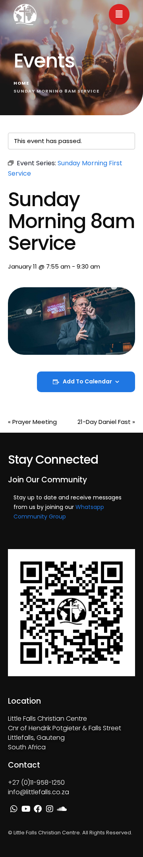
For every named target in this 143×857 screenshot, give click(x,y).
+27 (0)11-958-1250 (36, 782)
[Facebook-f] (38, 809)
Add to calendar (87, 381)
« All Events (24, 120)
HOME (21, 83)
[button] (119, 14)
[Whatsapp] (14, 809)
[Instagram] (50, 809)
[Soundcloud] (62, 809)
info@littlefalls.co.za (38, 792)
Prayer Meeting (32, 422)
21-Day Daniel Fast (106, 422)
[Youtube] (26, 809)
